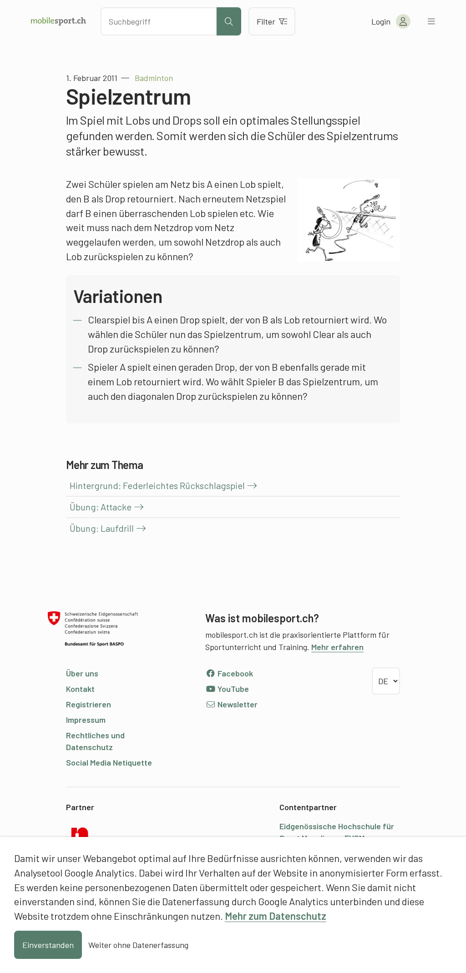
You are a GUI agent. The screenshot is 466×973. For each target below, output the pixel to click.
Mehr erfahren (337, 647)
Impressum (86, 720)
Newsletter (237, 704)
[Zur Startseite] (58, 21)
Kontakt (80, 689)
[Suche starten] (229, 21)
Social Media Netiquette (109, 762)
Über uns (82, 673)
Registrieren (88, 704)
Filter (266, 21)
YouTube (232, 689)
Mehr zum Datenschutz (275, 916)
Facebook (234, 673)
